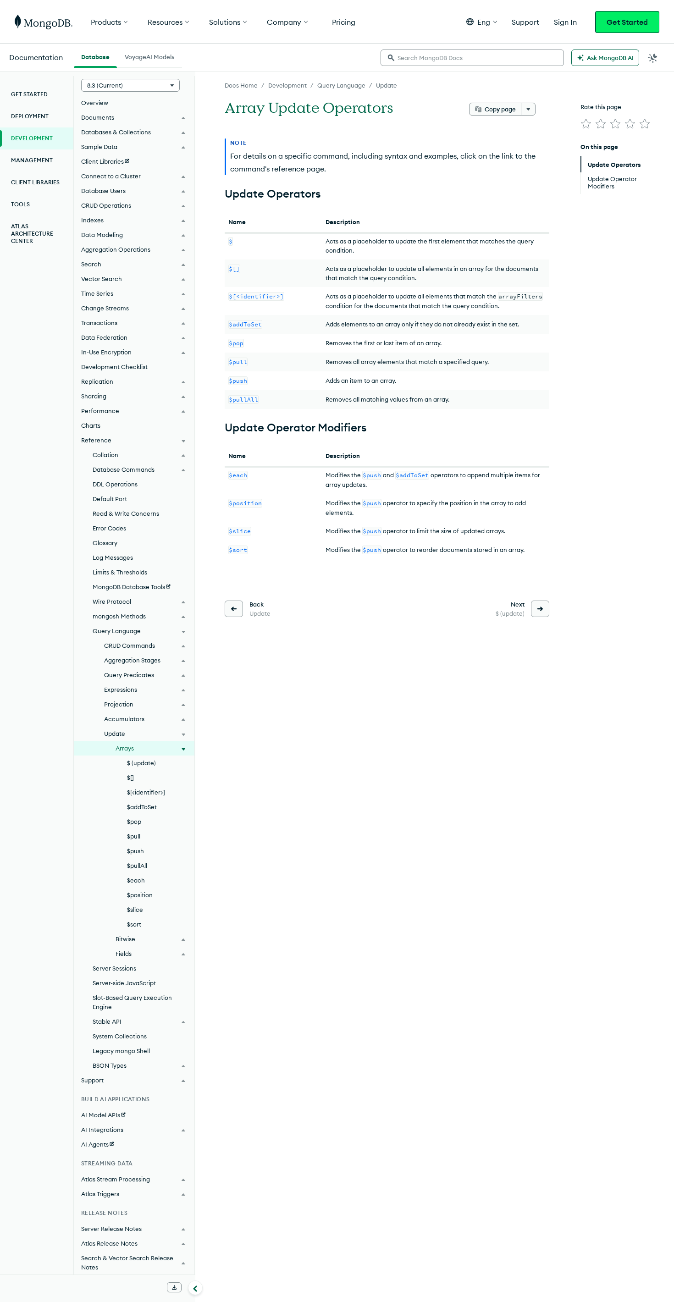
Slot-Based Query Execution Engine (132, 1002)
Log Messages (113, 557)
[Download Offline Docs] (174, 1287)
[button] (481, 22)
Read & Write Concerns (126, 513)
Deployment (30, 116)
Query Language (341, 85)
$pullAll (137, 865)
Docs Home (241, 85)
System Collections (120, 1036)
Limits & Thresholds (120, 572)
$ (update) (141, 763)
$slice (135, 909)
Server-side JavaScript (124, 983)
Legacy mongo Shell (121, 1050)
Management (32, 160)
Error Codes (109, 528)
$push (135, 851)
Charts (90, 425)
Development (287, 85)
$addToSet (142, 807)
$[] (130, 777)
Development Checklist (114, 366)
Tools (20, 204)
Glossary (105, 542)
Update (386, 85)
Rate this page (600, 106)
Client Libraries (35, 182)
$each (136, 880)
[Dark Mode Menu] (652, 57)
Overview (94, 102)
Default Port (110, 498)
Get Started (627, 22)
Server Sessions (114, 968)
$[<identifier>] (146, 792)
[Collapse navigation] (195, 1287)
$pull (133, 836)
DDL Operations (115, 484)
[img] (585, 123)
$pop (134, 821)
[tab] (95, 56)
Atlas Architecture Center (32, 233)
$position (140, 895)
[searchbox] (472, 58)
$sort (134, 924)
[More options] (528, 109)
